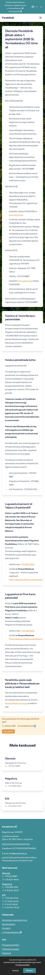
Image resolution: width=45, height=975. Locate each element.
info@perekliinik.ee (18, 853)
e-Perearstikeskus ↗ (15, 8)
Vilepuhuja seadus (10, 949)
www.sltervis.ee (16, 215)
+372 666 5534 (27, 564)
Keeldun (15, 970)
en (37, 7)
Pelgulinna (7, 884)
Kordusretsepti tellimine (15, 2)
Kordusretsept (8, 924)
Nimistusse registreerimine (15, 5)
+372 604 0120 (11, 898)
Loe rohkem (8, 731)
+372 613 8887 (11, 876)
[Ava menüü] (40, 17)
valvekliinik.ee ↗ (28, 726)
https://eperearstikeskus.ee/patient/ (26, 579)
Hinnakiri (6, 928)
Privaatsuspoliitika (10, 945)
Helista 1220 (10, 726)
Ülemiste (6, 873)
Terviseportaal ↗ (15, 11)
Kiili (3, 895)
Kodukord (6, 953)
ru (41, 7)
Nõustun (29, 970)
